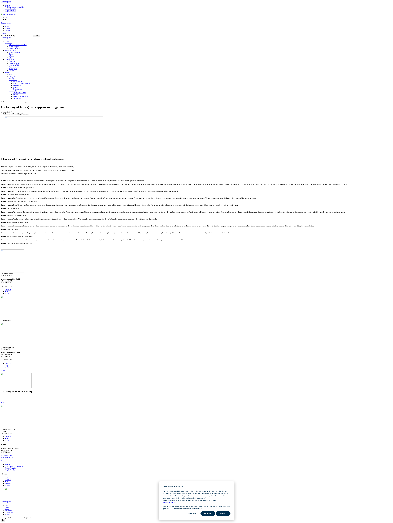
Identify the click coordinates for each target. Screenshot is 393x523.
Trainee (15, 87)
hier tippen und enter (7, 35)
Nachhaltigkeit (13, 67)
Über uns (12, 61)
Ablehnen (223, 513)
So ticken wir (13, 76)
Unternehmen (9, 59)
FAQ (10, 58)
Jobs (10, 74)
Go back (3, 370)
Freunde (11, 70)
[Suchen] (26, 102)
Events (11, 54)
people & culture (14, 48)
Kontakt (7, 514)
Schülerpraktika (18, 82)
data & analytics (14, 47)
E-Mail (7, 293)
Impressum (8, 511)
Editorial (7, 30)
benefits (11, 78)
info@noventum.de (7, 457)
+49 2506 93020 (6, 455)
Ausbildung (17, 85)
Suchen (3, 34)
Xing (6, 291)
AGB (6, 505)
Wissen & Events (10, 50)
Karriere (7, 72)
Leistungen (8, 43)
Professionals (17, 89)
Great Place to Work (19, 93)
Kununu (15, 94)
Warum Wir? (13, 91)
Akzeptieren (207, 513)
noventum (8, 5)
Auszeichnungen (14, 63)
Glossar (11, 56)
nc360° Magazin (14, 52)
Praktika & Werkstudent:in (21, 83)
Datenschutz (9, 512)
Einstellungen (192, 513)
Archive (7, 28)
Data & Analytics (10, 9)
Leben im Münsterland (20, 96)
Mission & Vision (14, 65)
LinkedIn (8, 290)
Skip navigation (6, 2)
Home (7, 26)
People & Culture (10, 11)
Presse (7, 509)
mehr (2, 402)
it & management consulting (18, 45)
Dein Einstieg (13, 80)
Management (13, 69)
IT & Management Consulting (14, 7)
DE (6, 18)
